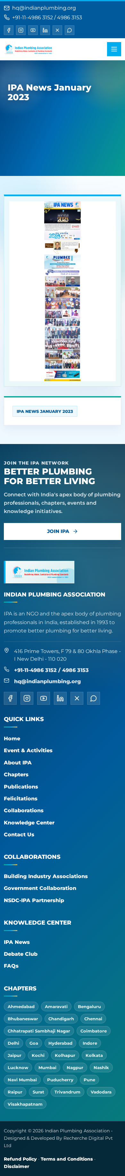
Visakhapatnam (25, 1104)
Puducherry (60, 1079)
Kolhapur (65, 1055)
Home (12, 739)
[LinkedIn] (45, 30)
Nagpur (75, 1067)
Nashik (101, 1067)
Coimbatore (93, 1030)
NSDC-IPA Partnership (34, 900)
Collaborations (24, 810)
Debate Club (21, 954)
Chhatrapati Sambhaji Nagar (39, 1030)
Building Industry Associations (46, 876)
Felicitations (21, 799)
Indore (90, 1043)
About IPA (18, 763)
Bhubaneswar (23, 1018)
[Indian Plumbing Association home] (28, 49)
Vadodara (101, 1091)
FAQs (11, 966)
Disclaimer (16, 1166)
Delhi (13, 1043)
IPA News (17, 942)
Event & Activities (28, 750)
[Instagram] (21, 30)
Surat (38, 1091)
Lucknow (18, 1067)
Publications (21, 787)
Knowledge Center (29, 823)
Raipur (15, 1091)
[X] (57, 30)
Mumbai (47, 1067)
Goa (33, 1043)
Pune (89, 1079)
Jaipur (14, 1055)
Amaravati (56, 1006)
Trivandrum (67, 1091)
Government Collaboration (40, 888)
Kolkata (94, 1055)
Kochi (38, 1055)
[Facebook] (8, 30)
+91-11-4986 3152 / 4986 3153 (47, 17)
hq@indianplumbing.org (44, 8)
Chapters (16, 774)
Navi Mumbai (22, 1079)
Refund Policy (20, 1159)
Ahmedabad (21, 1006)
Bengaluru (89, 1006)
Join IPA (58, 531)
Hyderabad (60, 1043)
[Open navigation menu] (114, 49)
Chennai (93, 1018)
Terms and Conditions (67, 1159)
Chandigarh (61, 1018)
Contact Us (19, 835)
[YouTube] (33, 30)
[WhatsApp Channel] (69, 30)
